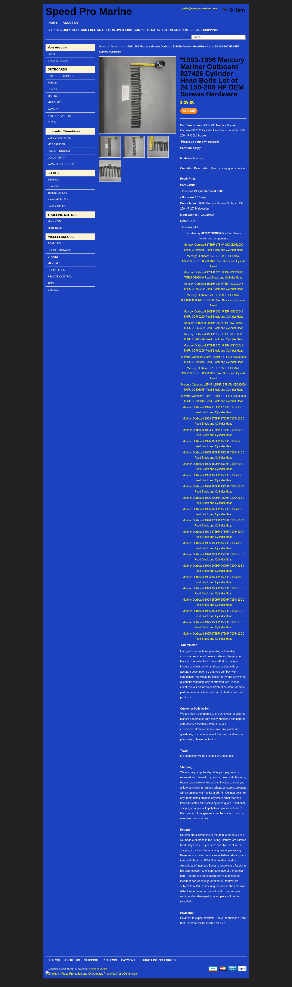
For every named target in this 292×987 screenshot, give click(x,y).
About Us (72, 960)
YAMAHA (53, 109)
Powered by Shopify (97, 968)
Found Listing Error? (158, 960)
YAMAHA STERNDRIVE (61, 164)
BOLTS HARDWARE (60, 250)
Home (102, 46)
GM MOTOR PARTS (59, 137)
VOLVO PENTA (56, 157)
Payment (128, 960)
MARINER (54, 95)
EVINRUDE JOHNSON (61, 76)
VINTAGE (53, 289)
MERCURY (54, 102)
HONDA (52, 89)
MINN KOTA (55, 221)
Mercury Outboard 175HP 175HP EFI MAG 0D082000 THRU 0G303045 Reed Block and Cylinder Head (213, 373)
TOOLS (52, 283)
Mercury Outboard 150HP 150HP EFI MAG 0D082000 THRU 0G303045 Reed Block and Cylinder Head (213, 261)
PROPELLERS (56, 269)
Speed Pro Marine (89, 11)
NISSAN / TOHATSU (59, 115)
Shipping (91, 960)
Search (54, 960)
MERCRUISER (56, 144)
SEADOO (53, 186)
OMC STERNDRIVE (59, 151)
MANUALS (54, 263)
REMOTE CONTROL (60, 276)
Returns (110, 960)
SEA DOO (53, 179)
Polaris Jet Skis (56, 206)
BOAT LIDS (54, 243)
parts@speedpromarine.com (199, 8)
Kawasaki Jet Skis (58, 199)
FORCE (52, 82)
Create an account (58, 60)
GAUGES (53, 256)
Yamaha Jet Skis (57, 192)
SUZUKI (52, 122)
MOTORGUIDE (56, 228)
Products (116, 46)
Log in (51, 54)
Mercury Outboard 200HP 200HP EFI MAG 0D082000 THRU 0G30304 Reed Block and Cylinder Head (213, 300)
